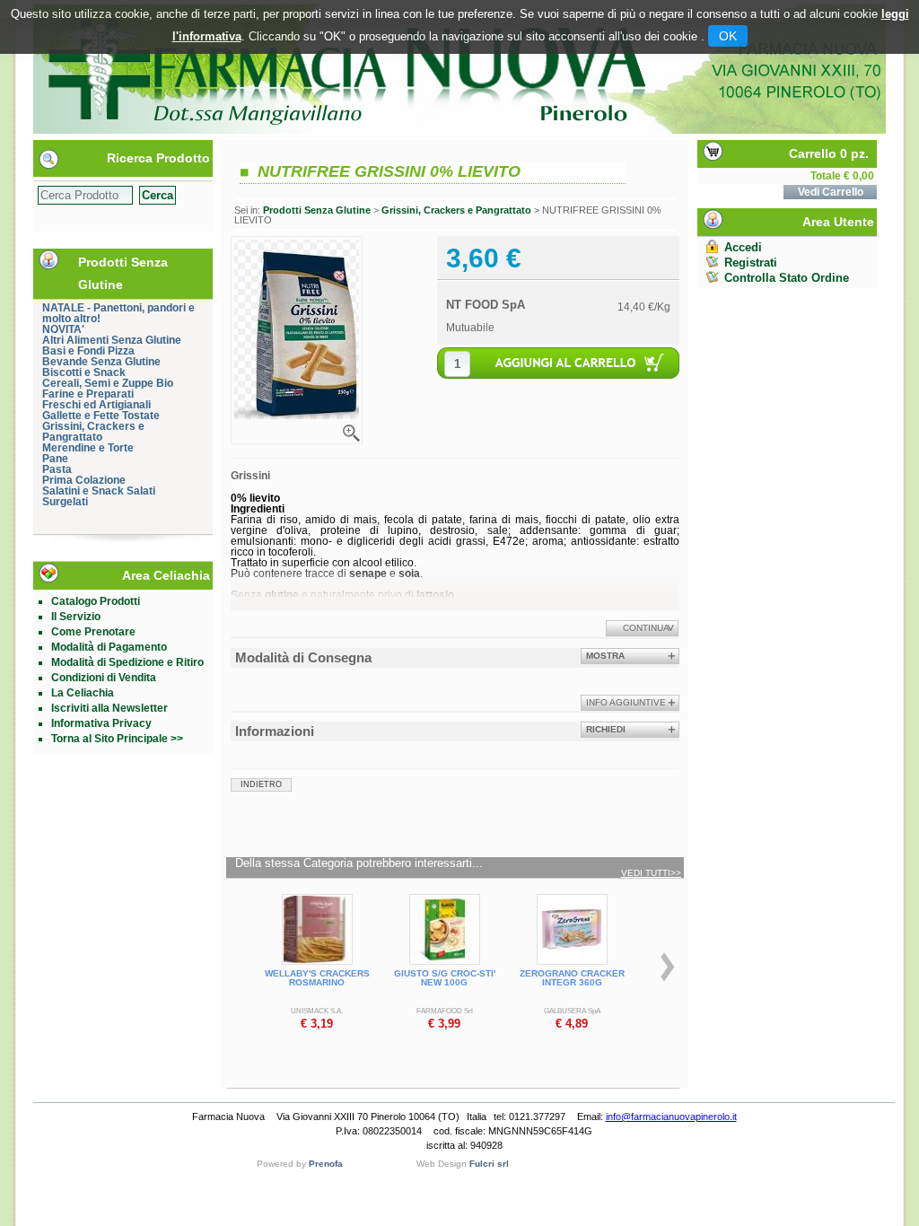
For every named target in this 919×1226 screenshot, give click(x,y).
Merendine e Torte (88, 448)
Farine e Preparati (88, 394)
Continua (646, 628)
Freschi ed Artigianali (96, 404)
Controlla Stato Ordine (786, 278)
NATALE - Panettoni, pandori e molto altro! (118, 313)
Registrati (750, 262)
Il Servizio (76, 616)
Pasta (57, 469)
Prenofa (326, 1164)
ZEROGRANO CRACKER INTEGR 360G (572, 977)
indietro (261, 784)
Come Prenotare (93, 632)
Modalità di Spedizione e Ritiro (127, 662)
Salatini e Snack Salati (98, 491)
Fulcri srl (489, 1164)
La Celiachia (82, 693)
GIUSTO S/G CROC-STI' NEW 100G (444, 977)
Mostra (605, 656)
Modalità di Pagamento (109, 647)
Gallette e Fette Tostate (101, 415)
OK (728, 36)
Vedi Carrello (830, 192)
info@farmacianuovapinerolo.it (671, 1116)
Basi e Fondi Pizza (88, 351)
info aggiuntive (626, 702)
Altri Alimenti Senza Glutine (111, 340)
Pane (55, 458)
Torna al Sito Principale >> (117, 738)
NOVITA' (63, 329)
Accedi (743, 247)
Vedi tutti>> (651, 873)
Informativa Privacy (101, 723)
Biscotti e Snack (84, 372)
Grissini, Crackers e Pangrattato (93, 431)
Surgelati (65, 501)
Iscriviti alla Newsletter (109, 708)
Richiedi (606, 729)
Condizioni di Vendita (103, 677)
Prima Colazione (84, 480)
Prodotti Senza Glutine (317, 210)
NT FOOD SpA (485, 304)
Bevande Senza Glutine (101, 361)
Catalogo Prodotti (95, 601)
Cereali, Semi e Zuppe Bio (107, 383)
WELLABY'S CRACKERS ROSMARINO (317, 977)
